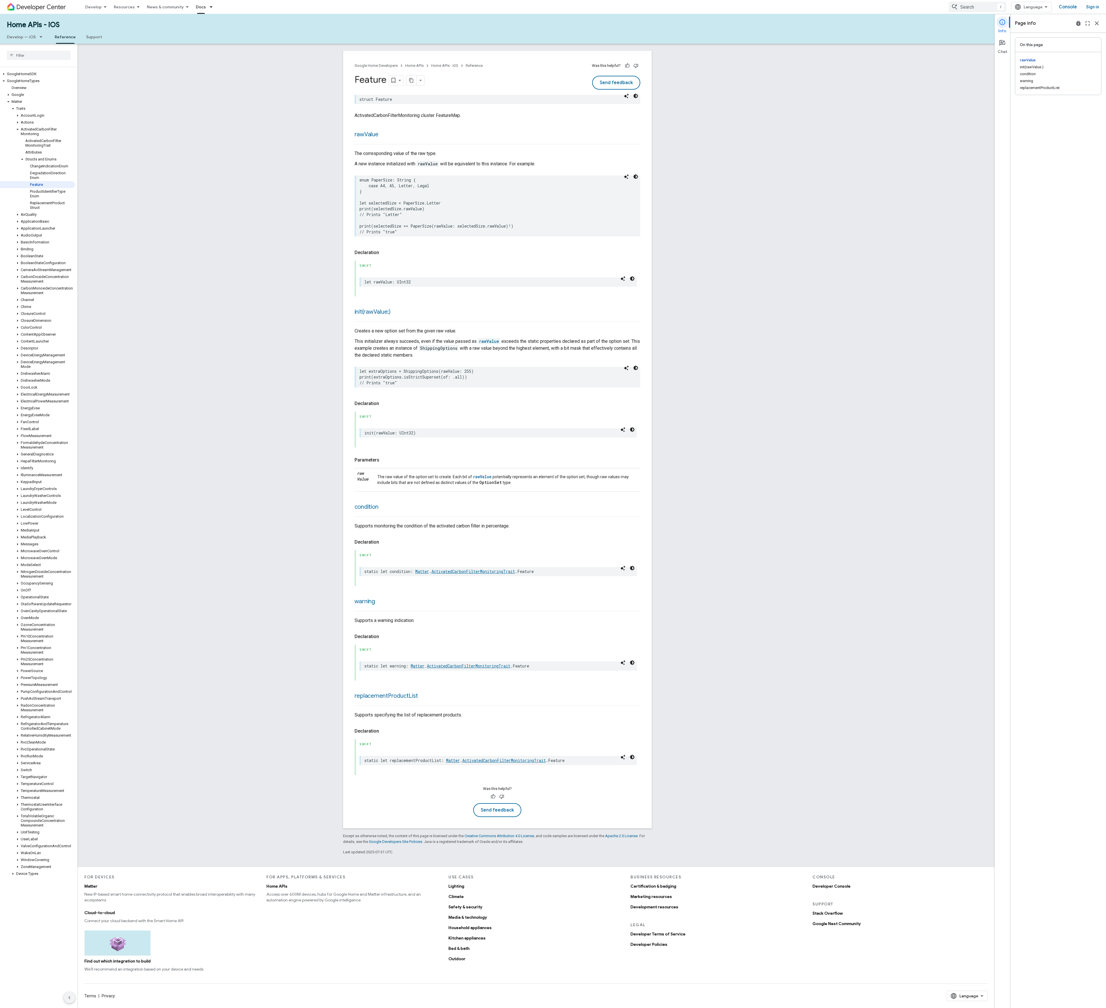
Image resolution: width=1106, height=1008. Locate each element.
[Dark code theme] (635, 96)
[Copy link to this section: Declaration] (385, 252)
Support (94, 36)
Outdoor (456, 958)
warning (365, 601)
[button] (37, 74)
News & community (165, 7)
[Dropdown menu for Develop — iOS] (43, 37)
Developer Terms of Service (657, 934)
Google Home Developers (376, 65)
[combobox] (977, 7)
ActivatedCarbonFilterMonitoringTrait (473, 571)
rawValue (366, 134)
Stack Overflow (828, 913)
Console (1068, 7)
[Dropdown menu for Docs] (213, 7)
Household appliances (470, 927)
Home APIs (414, 65)
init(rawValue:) (373, 311)
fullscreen (1087, 23)
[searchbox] (39, 55)
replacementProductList (386, 695)
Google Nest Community (837, 923)
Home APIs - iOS (33, 24)
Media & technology (467, 917)
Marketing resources (651, 896)
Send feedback (616, 83)
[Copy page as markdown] (411, 80)
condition (366, 506)
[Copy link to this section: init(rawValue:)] (396, 312)
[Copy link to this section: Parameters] (385, 460)
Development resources (654, 906)
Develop (93, 7)
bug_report (1078, 23)
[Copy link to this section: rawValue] (384, 134)
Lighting (456, 886)
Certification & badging (653, 886)
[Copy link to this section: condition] (384, 507)
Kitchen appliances (467, 938)
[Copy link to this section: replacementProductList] (423, 696)
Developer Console (832, 886)
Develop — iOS (21, 36)
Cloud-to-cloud (99, 912)
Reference (65, 36)
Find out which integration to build (117, 961)
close (1096, 23)
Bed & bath (458, 948)
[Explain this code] (626, 96)
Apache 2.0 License (621, 836)
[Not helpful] (636, 65)
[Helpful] (627, 65)
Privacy (108, 996)
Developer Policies (648, 944)
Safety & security (465, 906)
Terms (90, 996)
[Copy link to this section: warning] (381, 601)
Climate (456, 896)
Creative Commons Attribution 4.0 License (499, 836)
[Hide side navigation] (69, 997)
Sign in (1092, 7)
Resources (124, 7)
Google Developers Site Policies (395, 841)
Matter (422, 571)
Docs (201, 7)
